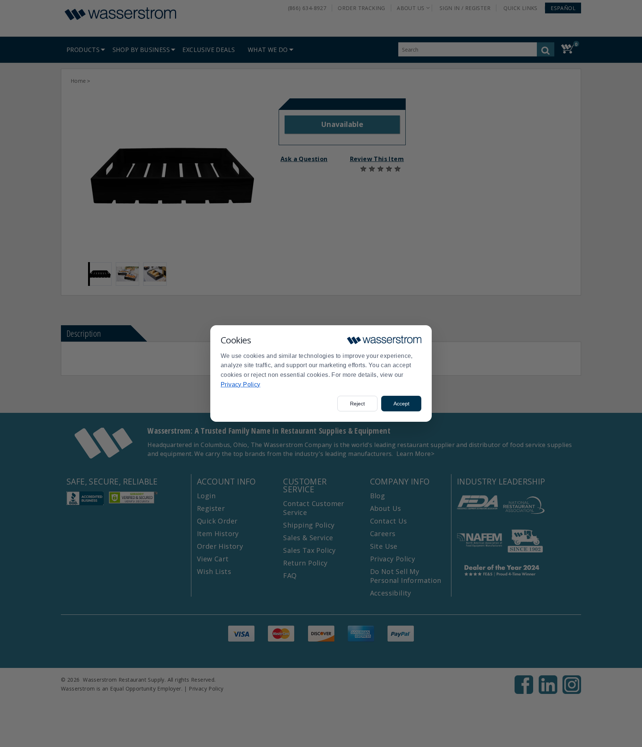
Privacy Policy (240, 384)
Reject (357, 404)
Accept (401, 404)
